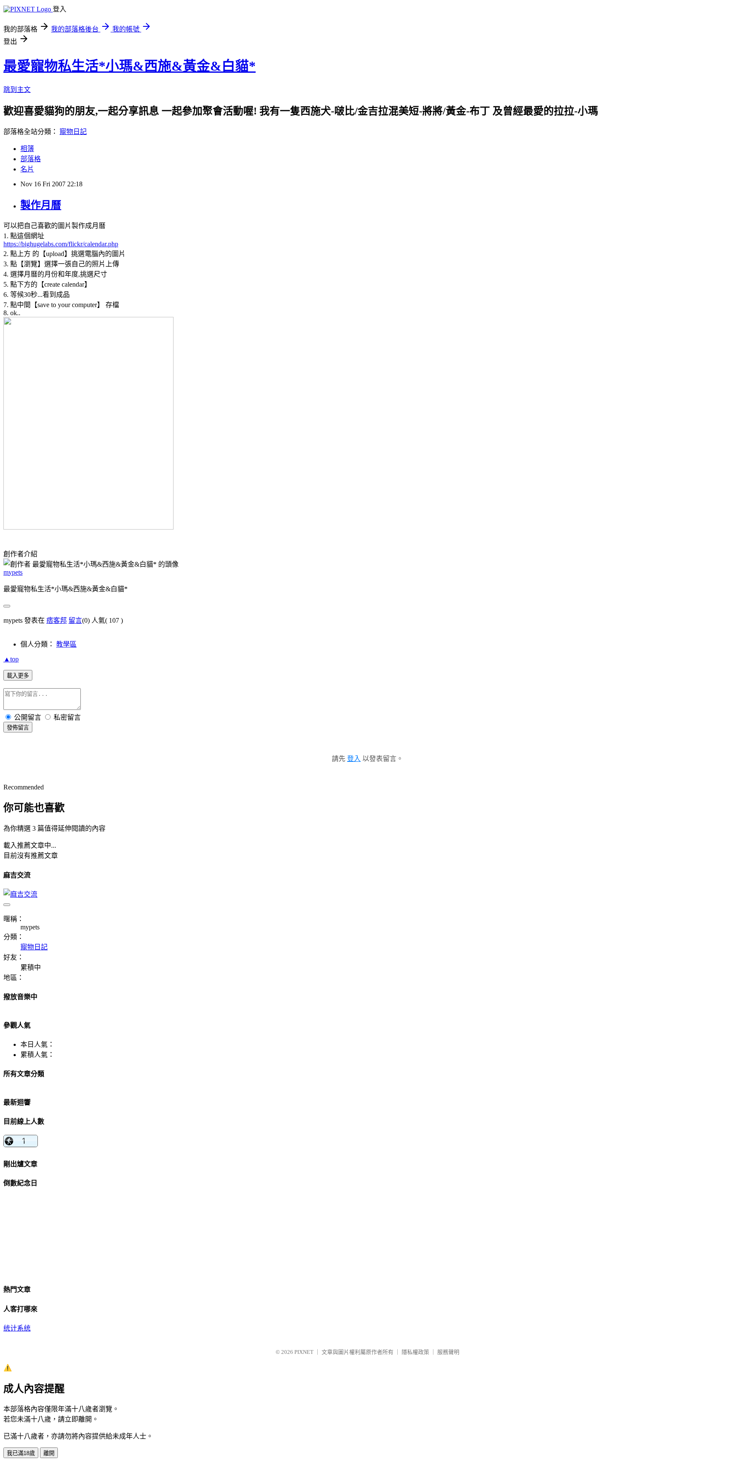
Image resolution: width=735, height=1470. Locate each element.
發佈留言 (18, 727)
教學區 (66, 644)
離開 (48, 1453)
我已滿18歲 (21, 1453)
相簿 (27, 148)
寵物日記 (73, 131)
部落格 (30, 158)
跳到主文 (17, 89)
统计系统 (17, 1328)
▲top (11, 659)
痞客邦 (56, 620)
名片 (27, 169)
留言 (75, 620)
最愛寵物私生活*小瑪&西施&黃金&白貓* (129, 66)
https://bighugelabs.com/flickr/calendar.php (60, 244)
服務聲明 (448, 1352)
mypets (13, 572)
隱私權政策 (415, 1352)
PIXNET (303, 1352)
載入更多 (18, 675)
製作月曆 (40, 205)
